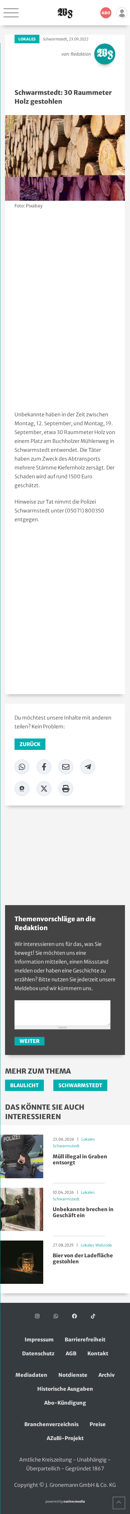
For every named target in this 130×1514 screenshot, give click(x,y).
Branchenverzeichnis (51, 1424)
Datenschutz (38, 1353)
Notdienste (72, 1375)
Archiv (106, 1375)
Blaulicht (24, 1085)
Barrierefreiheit (85, 1339)
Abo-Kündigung (65, 1403)
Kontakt (97, 1353)
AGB (71, 1353)
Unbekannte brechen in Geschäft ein (83, 1212)
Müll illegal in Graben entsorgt (80, 1159)
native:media (74, 1501)
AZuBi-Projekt (65, 1438)
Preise (98, 1424)
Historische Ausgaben (65, 1389)
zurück (30, 744)
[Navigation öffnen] (11, 12)
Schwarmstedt (55, 39)
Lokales (27, 39)
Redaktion (81, 54)
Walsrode (103, 1245)
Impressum (39, 1339)
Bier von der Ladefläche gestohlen (83, 1258)
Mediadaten (31, 1375)
